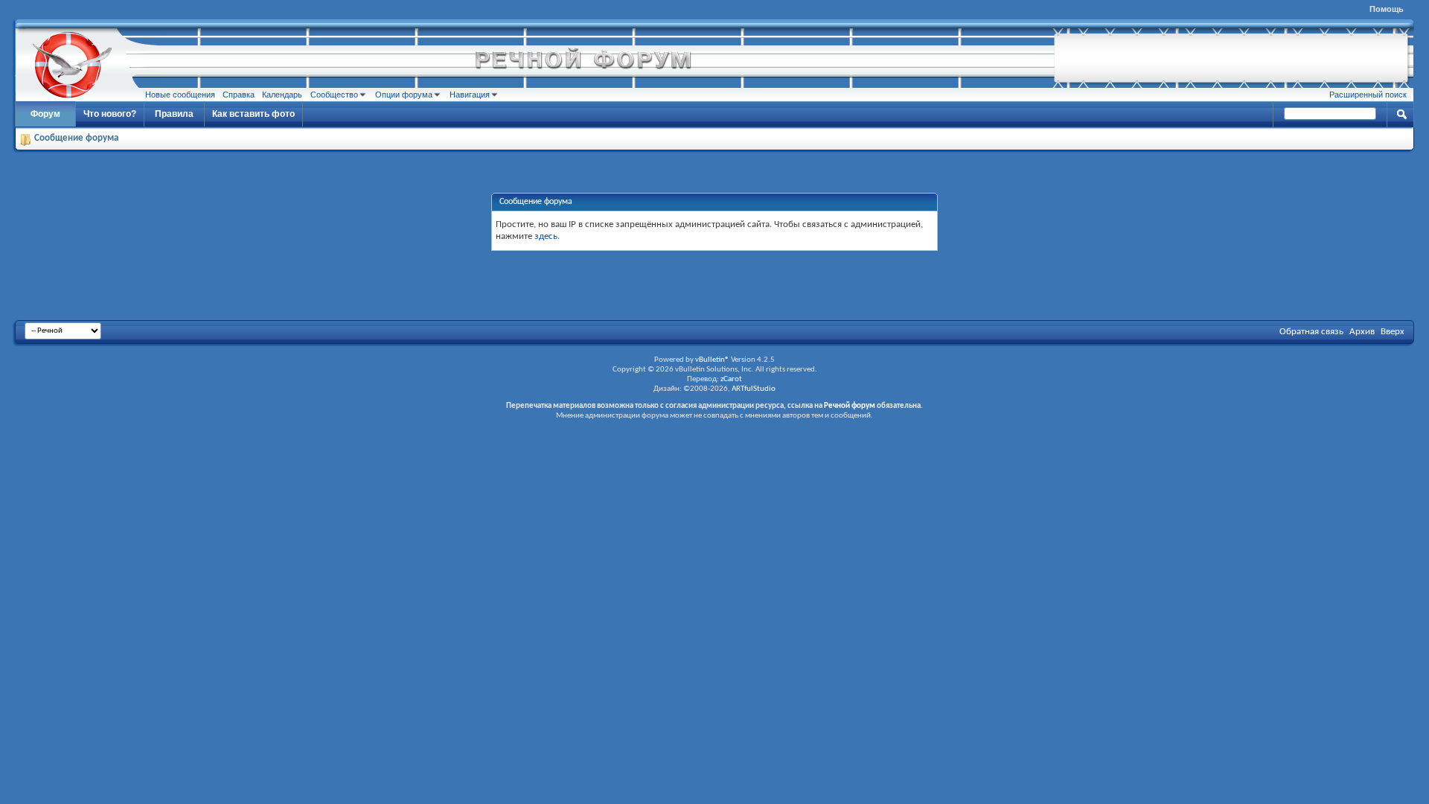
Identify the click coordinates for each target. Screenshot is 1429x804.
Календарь (282, 94)
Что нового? (109, 114)
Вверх (1392, 331)
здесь (545, 236)
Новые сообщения (180, 94)
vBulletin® (712, 360)
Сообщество (334, 94)
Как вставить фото (253, 114)
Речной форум (849, 406)
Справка (239, 94)
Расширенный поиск (1368, 94)
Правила (174, 114)
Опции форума (403, 94)
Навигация (470, 94)
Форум (45, 114)
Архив (1362, 331)
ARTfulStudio (754, 389)
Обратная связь (1311, 331)
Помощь (1386, 8)
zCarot (731, 379)
